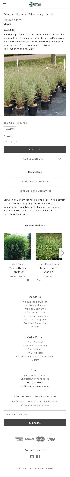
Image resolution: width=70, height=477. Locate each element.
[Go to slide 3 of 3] (38, 280)
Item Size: (16, 122)
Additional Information (35, 181)
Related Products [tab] (35, 225)
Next (62, 253)
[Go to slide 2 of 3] (33, 280)
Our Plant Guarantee (35, 323)
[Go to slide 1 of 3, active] (28, 280)
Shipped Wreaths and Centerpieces (35, 356)
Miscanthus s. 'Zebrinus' (17, 270)
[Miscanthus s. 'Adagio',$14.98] (49, 246)
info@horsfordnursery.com (35, 386)
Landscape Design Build (35, 319)
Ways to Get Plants (35, 308)
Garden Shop (35, 349)
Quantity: (9, 136)
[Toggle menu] (4, 4)
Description (35, 171)
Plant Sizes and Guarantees (35, 190)
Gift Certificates (35, 352)
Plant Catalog (35, 342)
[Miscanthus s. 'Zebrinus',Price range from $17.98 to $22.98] (17, 246)
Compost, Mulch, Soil (35, 345)
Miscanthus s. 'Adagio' (49, 270)
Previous (4, 253)
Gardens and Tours (35, 305)
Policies (35, 359)
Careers (35, 326)
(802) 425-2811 (35, 382)
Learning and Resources (35, 316)
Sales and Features (35, 312)
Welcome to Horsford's (35, 301)
